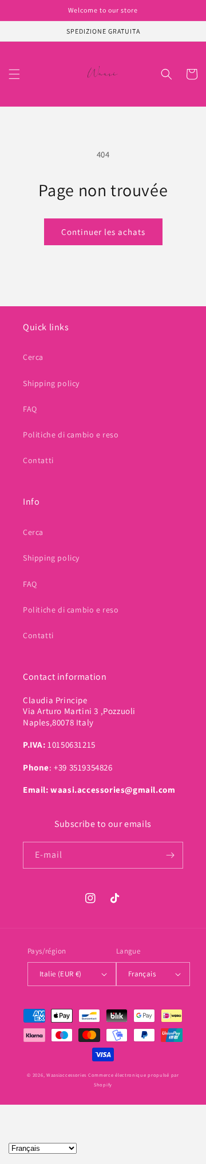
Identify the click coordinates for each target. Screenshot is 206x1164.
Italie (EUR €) (60, 974)
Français (142, 974)
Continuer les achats (103, 231)
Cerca (33, 357)
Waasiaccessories (66, 1075)
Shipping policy (51, 383)
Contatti (38, 460)
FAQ (30, 409)
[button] (14, 74)
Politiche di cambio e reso (71, 434)
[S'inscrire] (170, 855)
